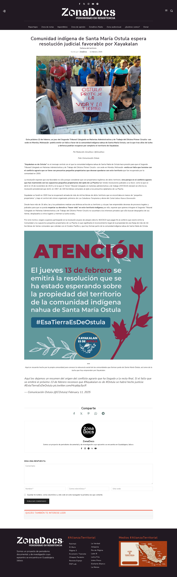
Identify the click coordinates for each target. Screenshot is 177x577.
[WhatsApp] (95, 413)
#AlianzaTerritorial (82, 537)
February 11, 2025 (79, 392)
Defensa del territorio (88, 48)
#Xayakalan (91, 382)
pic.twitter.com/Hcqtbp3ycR (69, 385)
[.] (4, 11)
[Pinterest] (88, 413)
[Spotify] (97, 4)
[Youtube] (93, 4)
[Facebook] (79, 4)
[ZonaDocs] (88, 430)
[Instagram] (88, 4)
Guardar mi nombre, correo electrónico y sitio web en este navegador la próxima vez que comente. (65, 495)
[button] (171, 10)
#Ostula (110, 382)
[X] (81, 413)
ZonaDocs (83, 52)
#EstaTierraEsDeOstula (38, 385)
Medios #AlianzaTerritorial (138, 537)
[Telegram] (103, 413)
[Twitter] (84, 4)
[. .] (37, 541)
